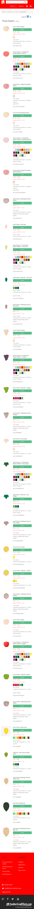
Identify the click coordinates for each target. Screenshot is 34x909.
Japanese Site (6, 892)
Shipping (20, 862)
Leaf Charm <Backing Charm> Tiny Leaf (22, 305)
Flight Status (21, 865)
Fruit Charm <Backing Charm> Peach (22, 199)
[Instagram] (3, 898)
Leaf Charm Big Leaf (19, 803)
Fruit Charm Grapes (19, 330)
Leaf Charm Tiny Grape (20, 439)
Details (22, 29)
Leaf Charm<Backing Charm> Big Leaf (22, 829)
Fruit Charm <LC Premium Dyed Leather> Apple (21, 642)
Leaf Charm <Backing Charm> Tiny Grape (22, 522)
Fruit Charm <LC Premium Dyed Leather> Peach (21, 52)
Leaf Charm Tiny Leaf (19, 224)
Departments (10, 12)
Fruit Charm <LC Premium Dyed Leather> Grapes (21, 356)
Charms (16, 12)
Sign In (21, 6)
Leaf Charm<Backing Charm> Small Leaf (22, 778)
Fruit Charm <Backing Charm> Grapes (22, 413)
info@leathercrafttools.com (12, 888)
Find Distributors (6, 874)
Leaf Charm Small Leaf (20, 727)
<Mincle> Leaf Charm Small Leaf (21, 753)
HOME (3, 12)
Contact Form (8, 885)
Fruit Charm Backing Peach (21, 113)
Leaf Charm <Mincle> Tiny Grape (21, 495)
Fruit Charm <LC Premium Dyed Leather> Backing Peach (22, 138)
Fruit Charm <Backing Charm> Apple (22, 702)
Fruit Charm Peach (18, 27)
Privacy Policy (6, 871)
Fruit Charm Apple (18, 620)
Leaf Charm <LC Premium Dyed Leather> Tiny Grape (21, 463)
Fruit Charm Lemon (19, 547)
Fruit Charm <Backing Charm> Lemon (22, 594)
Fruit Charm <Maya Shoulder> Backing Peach (22, 171)
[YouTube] (18, 898)
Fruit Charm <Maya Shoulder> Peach (22, 84)
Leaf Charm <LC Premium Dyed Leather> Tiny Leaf (20, 245)
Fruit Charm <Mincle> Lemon (22, 570)
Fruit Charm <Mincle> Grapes (22, 388)
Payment (20, 867)
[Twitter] (13, 898)
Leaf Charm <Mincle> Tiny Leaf (22, 277)
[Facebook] (8, 898)
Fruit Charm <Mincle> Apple (21, 674)
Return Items (21, 870)
